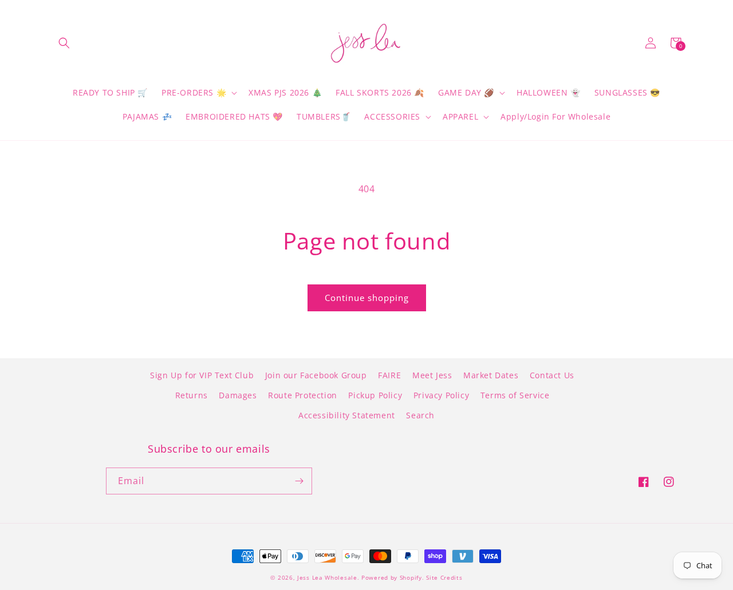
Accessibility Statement (346, 415)
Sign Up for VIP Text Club (202, 375)
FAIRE (389, 375)
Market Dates (490, 375)
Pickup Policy (375, 395)
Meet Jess (432, 375)
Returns (191, 395)
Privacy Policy (441, 395)
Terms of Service (515, 395)
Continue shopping (367, 297)
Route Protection (302, 395)
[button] (64, 43)
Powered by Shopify (391, 577)
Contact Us (552, 375)
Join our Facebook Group (316, 375)
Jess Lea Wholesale (327, 577)
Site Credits (444, 577)
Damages (238, 395)
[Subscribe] (299, 481)
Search (420, 415)
